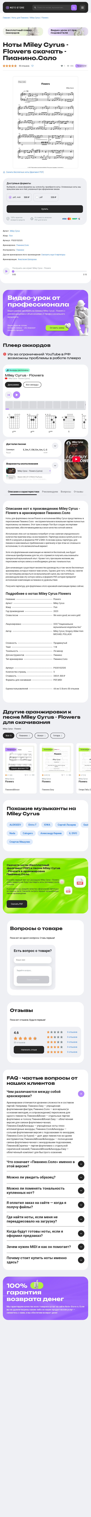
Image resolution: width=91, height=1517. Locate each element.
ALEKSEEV (15, 824)
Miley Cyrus (15, 231)
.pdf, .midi (16, 197)
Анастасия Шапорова (27, 259)
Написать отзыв (29, 1050)
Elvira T (32, 824)
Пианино (20, 250)
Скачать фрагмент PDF (20, 768)
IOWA (47, 824)
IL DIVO (73, 833)
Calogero (28, 833)
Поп (11, 236)
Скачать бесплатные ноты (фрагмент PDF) (25, 172)
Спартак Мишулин (19, 841)
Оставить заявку (57, 328)
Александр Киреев (51, 833)
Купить (44, 209)
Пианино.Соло (22, 245)
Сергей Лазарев (67, 824)
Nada (12, 833)
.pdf (41, 197)
